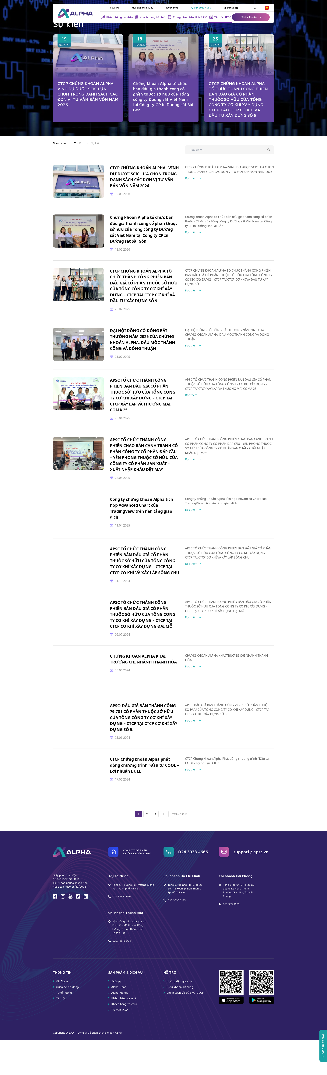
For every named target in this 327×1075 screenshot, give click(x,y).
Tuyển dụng (172, 7)
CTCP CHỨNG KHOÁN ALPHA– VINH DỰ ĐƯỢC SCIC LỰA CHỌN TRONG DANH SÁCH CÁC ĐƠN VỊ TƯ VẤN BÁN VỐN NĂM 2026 (88, 94)
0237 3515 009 (121, 940)
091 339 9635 (231, 904)
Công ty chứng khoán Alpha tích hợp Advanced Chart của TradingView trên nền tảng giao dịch (141, 508)
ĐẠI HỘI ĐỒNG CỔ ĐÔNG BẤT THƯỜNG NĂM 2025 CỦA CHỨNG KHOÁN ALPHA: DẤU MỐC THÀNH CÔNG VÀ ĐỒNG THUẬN (142, 339)
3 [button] (155, 814)
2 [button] (147, 814)
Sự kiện (95, 143)
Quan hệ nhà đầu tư (142, 7)
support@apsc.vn (251, 852)
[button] (163, 814)
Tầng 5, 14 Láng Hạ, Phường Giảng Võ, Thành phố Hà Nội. (133, 886)
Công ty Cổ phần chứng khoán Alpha (137, 852)
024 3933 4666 (193, 852)
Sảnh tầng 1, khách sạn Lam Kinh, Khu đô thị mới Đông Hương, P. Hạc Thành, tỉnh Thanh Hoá (129, 927)
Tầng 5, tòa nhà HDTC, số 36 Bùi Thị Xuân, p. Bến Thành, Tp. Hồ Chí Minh (185, 888)
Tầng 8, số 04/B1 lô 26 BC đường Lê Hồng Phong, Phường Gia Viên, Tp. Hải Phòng (239, 890)
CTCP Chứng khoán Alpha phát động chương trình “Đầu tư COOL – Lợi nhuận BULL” (144, 765)
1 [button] (138, 814)
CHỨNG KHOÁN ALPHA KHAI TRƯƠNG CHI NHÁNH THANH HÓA (143, 659)
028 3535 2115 (177, 900)
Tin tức (78, 143)
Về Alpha (114, 7)
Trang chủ (59, 143)
